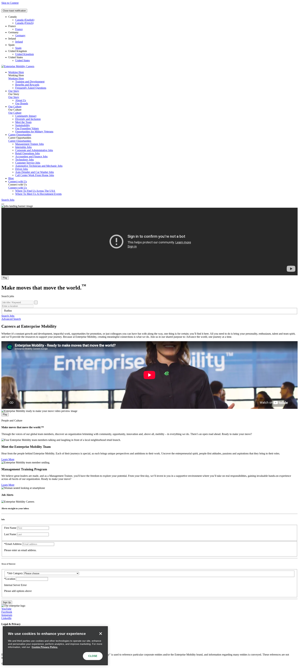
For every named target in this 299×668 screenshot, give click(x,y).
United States (22, 60)
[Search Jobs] (36, 302)
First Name (10, 527)
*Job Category (15, 573)
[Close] (100, 633)
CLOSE (92, 655)
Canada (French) (24, 22)
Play (5, 278)
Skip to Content (10, 2)
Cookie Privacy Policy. (45, 647)
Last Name (10, 534)
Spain (18, 47)
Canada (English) (24, 19)
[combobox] (149, 310)
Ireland (19, 41)
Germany (20, 35)
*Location (10, 578)
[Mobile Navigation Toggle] (2, 203)
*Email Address (12, 543)
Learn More (7, 459)
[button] (7, 315)
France (19, 29)
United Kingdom (24, 54)
